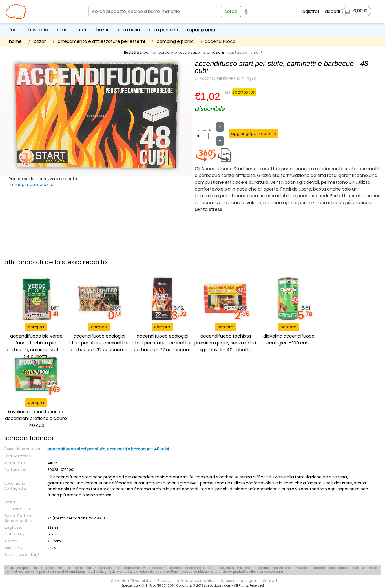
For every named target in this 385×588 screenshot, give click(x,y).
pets (82, 30)
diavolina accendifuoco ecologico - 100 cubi (289, 339)
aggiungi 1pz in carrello (253, 133)
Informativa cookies (195, 580)
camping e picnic (175, 41)
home (15, 41)
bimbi (62, 30)
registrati (310, 11)
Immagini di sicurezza (32, 184)
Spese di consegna (238, 580)
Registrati (133, 52)
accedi (332, 11)
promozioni (213, 52)
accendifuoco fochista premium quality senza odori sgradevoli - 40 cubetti (225, 343)
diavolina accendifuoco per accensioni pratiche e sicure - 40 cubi (36, 418)
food (14, 30)
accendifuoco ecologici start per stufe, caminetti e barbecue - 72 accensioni (162, 343)
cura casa (129, 30)
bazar (102, 30)
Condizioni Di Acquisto (131, 580)
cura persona (163, 30)
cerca (230, 11)
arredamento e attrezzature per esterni (101, 41)
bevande (38, 30)
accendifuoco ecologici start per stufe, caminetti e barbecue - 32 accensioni (99, 343)
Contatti (270, 580)
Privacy (164, 580)
